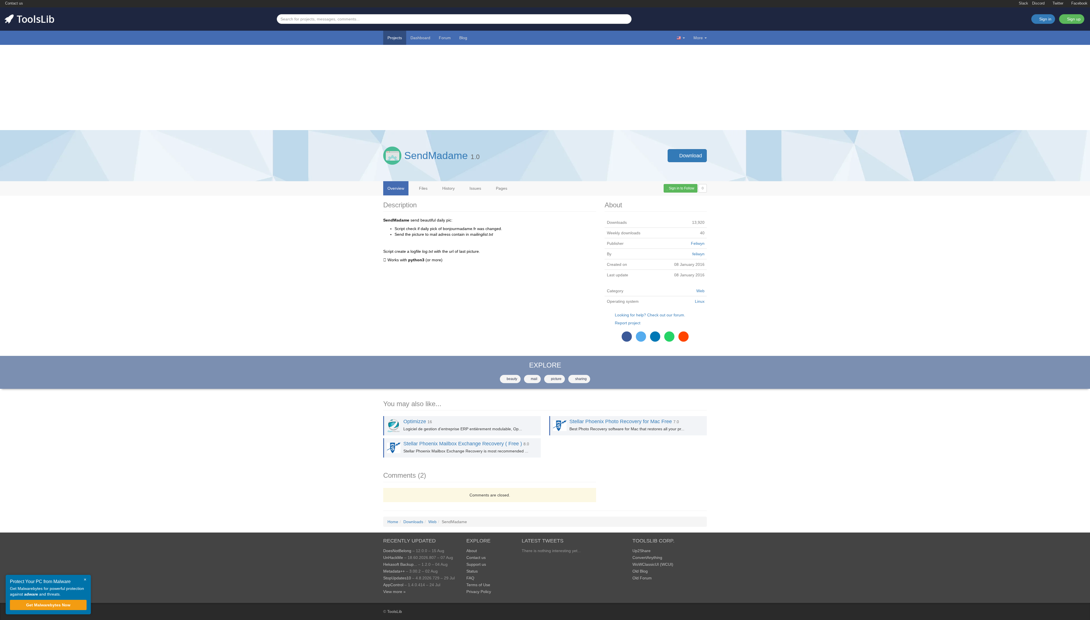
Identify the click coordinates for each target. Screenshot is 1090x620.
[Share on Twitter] (641, 336)
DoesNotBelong (397, 550)
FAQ (470, 578)
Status (472, 571)
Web (700, 291)
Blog (463, 38)
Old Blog (640, 571)
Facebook (1078, 3)
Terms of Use (478, 585)
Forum (445, 38)
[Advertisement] (545, 87)
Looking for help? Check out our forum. (650, 315)
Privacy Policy (478, 591)
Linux (700, 301)
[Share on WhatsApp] (669, 336)
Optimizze (414, 421)
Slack (1023, 3)
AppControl (393, 585)
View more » (394, 591)
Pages (501, 188)
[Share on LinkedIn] (655, 336)
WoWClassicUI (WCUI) (652, 564)
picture (555, 379)
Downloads (413, 521)
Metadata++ (394, 571)
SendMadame (436, 155)
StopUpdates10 (397, 578)
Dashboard (420, 38)
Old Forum (642, 578)
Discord (1038, 3)
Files (422, 188)
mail (533, 379)
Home (392, 521)
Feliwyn (698, 243)
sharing (580, 379)
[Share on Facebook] (627, 336)
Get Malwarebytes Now (48, 605)
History (448, 188)
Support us (476, 564)
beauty (511, 379)
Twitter (1057, 3)
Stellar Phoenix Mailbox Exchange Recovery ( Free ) (462, 443)
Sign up (1073, 19)
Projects (394, 38)
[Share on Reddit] (683, 336)
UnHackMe (393, 557)
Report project (627, 323)
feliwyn (698, 254)
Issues (474, 188)
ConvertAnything (647, 557)
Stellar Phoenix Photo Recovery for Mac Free (620, 421)
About (471, 550)
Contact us (13, 3)
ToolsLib (394, 611)
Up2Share (641, 550)
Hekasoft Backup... (400, 564)
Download (690, 155)
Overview (395, 188)
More (698, 38)
